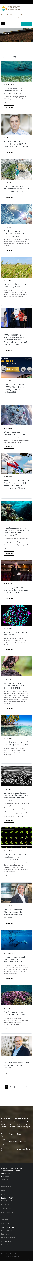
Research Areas (6, 1187)
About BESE (5, 1179)
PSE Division (5, 1205)
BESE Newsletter (6, 1230)
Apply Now (26, 24)
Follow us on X (5, 1234)
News (3, 1190)
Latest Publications (7, 1212)
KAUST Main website (7, 1201)
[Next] (26, 1087)
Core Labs (4, 1216)
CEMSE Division (6, 1208)
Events (3, 1194)
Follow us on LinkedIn (8, 1238)
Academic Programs (7, 1183)
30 (22, 1087)
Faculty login (5, 1244)
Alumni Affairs (5, 1223)
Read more (9, 107)
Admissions (4, 1220)
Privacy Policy (27, 1260)
